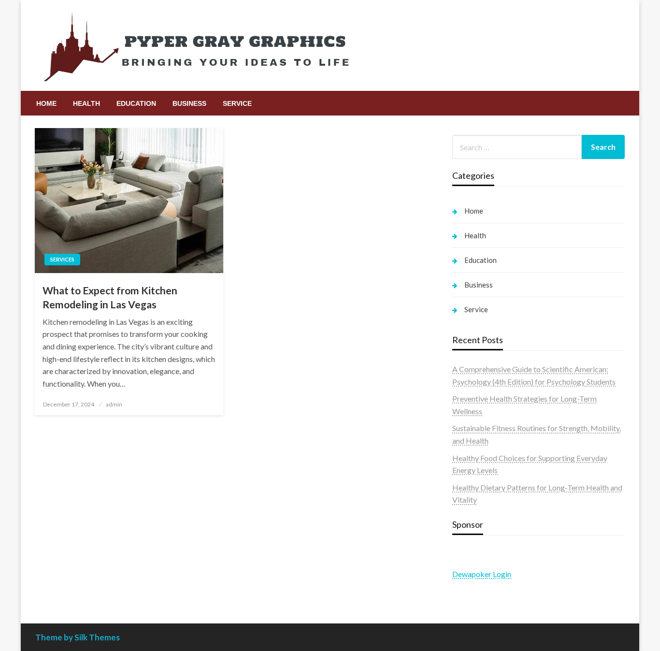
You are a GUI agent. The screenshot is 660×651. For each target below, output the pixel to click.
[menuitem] (46, 103)
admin (114, 404)
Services (62, 259)
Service (237, 103)
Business (189, 103)
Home (46, 103)
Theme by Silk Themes (77, 637)
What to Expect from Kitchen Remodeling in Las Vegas (110, 297)
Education (136, 103)
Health (86, 103)
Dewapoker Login (481, 574)
